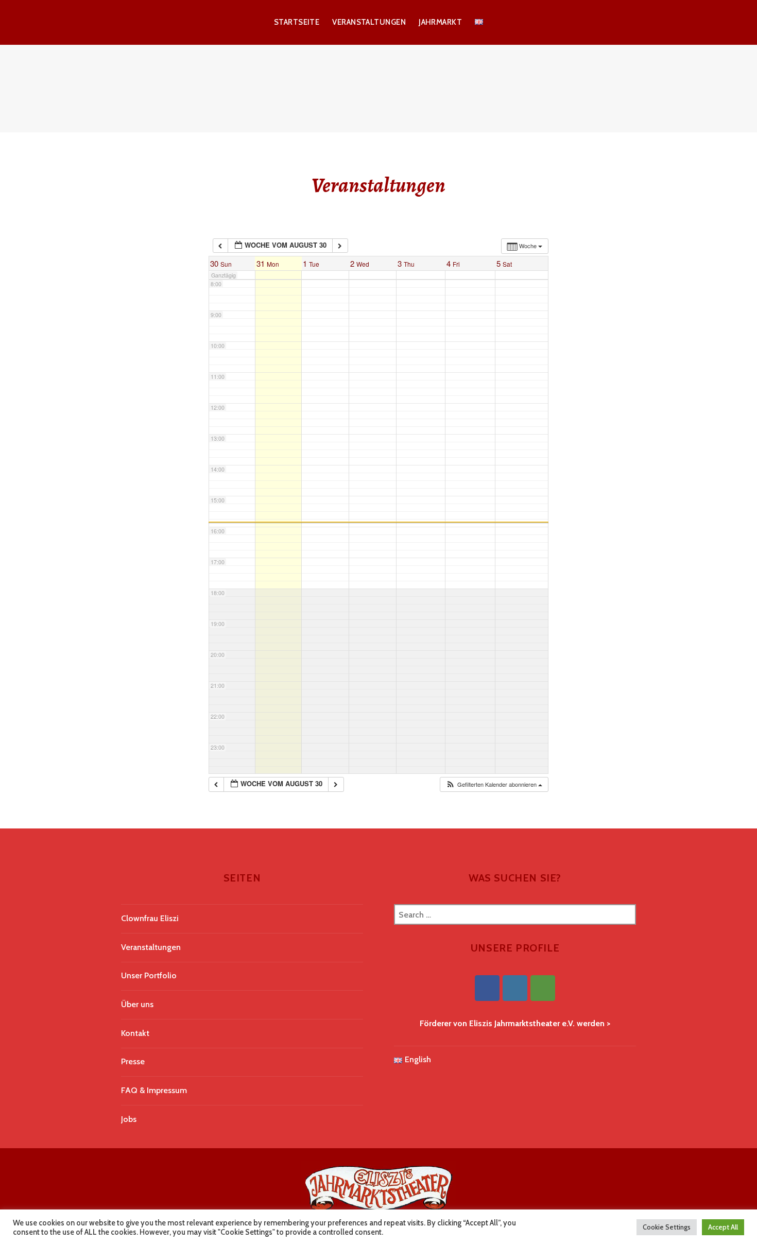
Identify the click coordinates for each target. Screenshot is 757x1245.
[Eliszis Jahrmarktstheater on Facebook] (487, 988)
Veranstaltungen (369, 22)
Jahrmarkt (440, 22)
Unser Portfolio (149, 975)
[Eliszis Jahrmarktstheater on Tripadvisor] (542, 988)
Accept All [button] (723, 1227)
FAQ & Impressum (154, 1090)
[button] (493, 784)
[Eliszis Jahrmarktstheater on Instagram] (515, 988)
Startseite (297, 22)
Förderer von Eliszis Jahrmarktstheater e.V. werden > (515, 1023)
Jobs (128, 1119)
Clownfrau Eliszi (150, 918)
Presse (133, 1061)
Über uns (137, 1004)
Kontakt (135, 1033)
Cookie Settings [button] (667, 1227)
